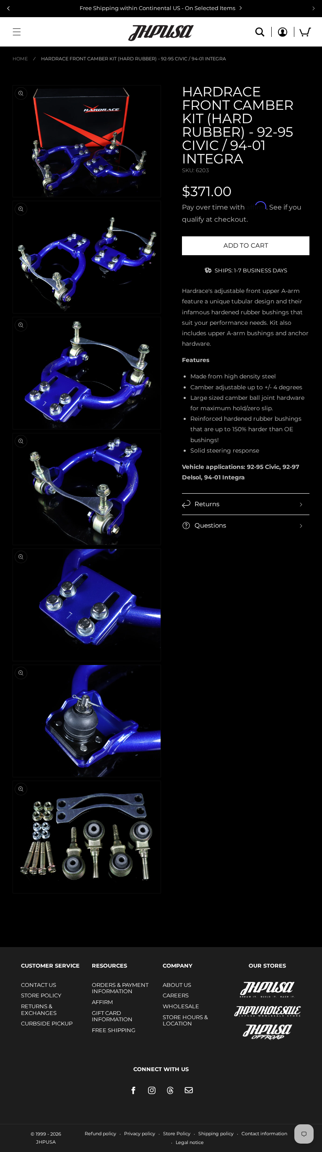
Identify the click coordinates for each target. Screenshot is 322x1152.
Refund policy (100, 1133)
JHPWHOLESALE (249, 1006)
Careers (176, 995)
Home (20, 59)
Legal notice (190, 1142)
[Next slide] (313, 8)
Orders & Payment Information (120, 988)
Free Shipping (113, 1030)
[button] (17, 32)
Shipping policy (216, 1133)
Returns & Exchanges (39, 1009)
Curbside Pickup (47, 1023)
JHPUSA (245, 989)
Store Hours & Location (185, 1020)
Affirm (102, 1002)
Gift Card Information (112, 1016)
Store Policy (41, 995)
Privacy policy (139, 1133)
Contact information (264, 1133)
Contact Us (38, 984)
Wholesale (181, 1006)
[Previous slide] (8, 8)
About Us (177, 984)
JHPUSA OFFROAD (256, 1030)
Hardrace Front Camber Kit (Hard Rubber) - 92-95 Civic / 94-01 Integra (133, 59)
